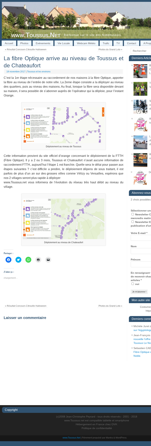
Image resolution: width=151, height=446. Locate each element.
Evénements (43, 43)
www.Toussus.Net (35, 35)
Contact (131, 43)
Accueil (9, 43)
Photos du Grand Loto (110, 49)
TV (118, 43)
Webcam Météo (86, 43)
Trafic (106, 43)
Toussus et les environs (38, 71)
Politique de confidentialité (97, 428)
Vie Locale (64, 43)
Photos (24, 43)
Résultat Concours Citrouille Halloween (25, 49)
